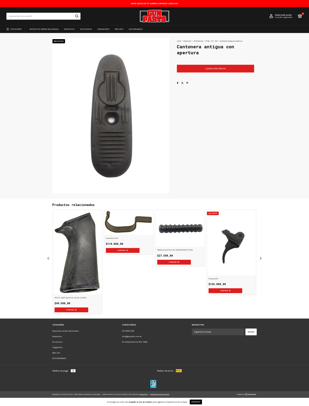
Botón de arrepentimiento (159, 394)
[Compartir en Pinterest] (187, 83)
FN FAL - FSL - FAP (211, 41)
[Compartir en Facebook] (177, 83)
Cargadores (103, 29)
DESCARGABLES (136, 29)
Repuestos (69, 29)
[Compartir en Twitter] (182, 83)
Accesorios (86, 29)
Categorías (16, 29)
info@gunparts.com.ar (132, 336)
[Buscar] (76, 16)
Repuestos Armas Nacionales (44, 29)
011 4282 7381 (128, 331)
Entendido (195, 402)
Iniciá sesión (286, 15)
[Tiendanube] (247, 394)
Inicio (179, 41)
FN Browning (198, 41)
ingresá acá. (143, 394)
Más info (119, 29)
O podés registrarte (283, 17)
